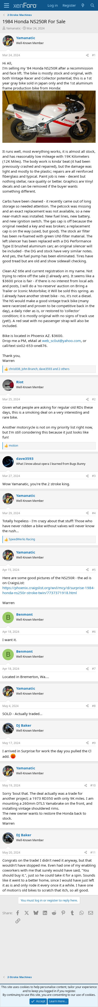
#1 (94, 55)
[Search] (92, 5)
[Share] (87, 55)
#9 (94, 743)
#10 (93, 785)
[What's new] (83, 5)
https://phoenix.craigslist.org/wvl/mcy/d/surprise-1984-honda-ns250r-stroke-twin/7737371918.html (48, 590)
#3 (94, 476)
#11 (93, 852)
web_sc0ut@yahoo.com (61, 340)
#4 (94, 513)
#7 (94, 669)
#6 (94, 632)
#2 (94, 399)
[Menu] (6, 5)
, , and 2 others (39, 369)
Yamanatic (13, 28)
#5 (94, 570)
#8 (94, 706)
